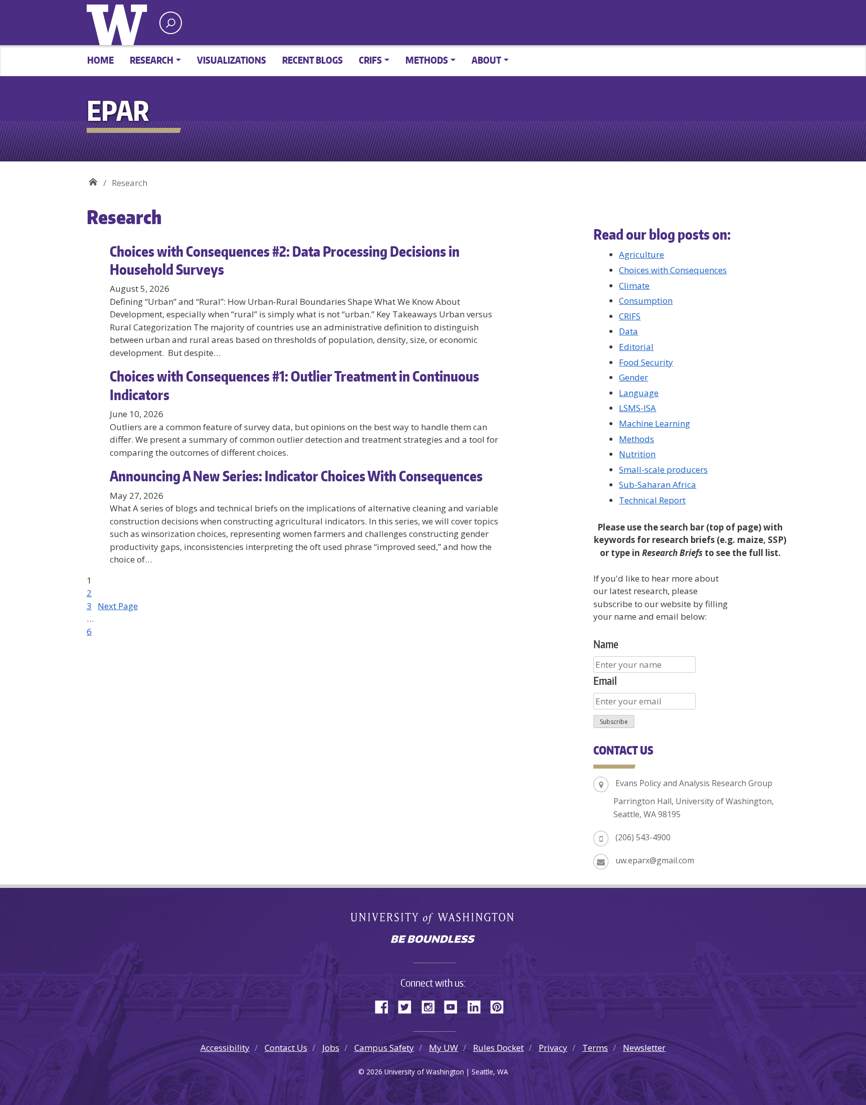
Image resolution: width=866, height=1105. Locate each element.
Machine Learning (654, 423)
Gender (633, 377)
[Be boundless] (433, 940)
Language (639, 393)
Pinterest (500, 1005)
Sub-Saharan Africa (657, 484)
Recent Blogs (312, 60)
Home (100, 60)
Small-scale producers (663, 469)
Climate (634, 285)
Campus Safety (384, 1047)
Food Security (646, 362)
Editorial (636, 346)
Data (628, 331)
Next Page (118, 606)
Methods (636, 439)
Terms (595, 1047)
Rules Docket (498, 1047)
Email (605, 680)
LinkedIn (477, 1005)
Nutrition (637, 454)
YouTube (454, 1005)
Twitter (408, 1005)
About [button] (486, 60)
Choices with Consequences (673, 270)
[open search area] (170, 23)
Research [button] (151, 60)
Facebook (385, 1005)
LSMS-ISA (637, 408)
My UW (443, 1047)
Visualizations (231, 60)
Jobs (330, 1047)
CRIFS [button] (370, 60)
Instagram (431, 1005)
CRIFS (629, 316)
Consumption (646, 300)
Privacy (553, 1047)
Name (605, 644)
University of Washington (119, 22)
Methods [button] (426, 60)
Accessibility (225, 1047)
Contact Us (286, 1047)
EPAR (93, 179)
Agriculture (641, 254)
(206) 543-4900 (643, 837)
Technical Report (652, 500)
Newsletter (644, 1047)
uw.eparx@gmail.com (654, 860)
